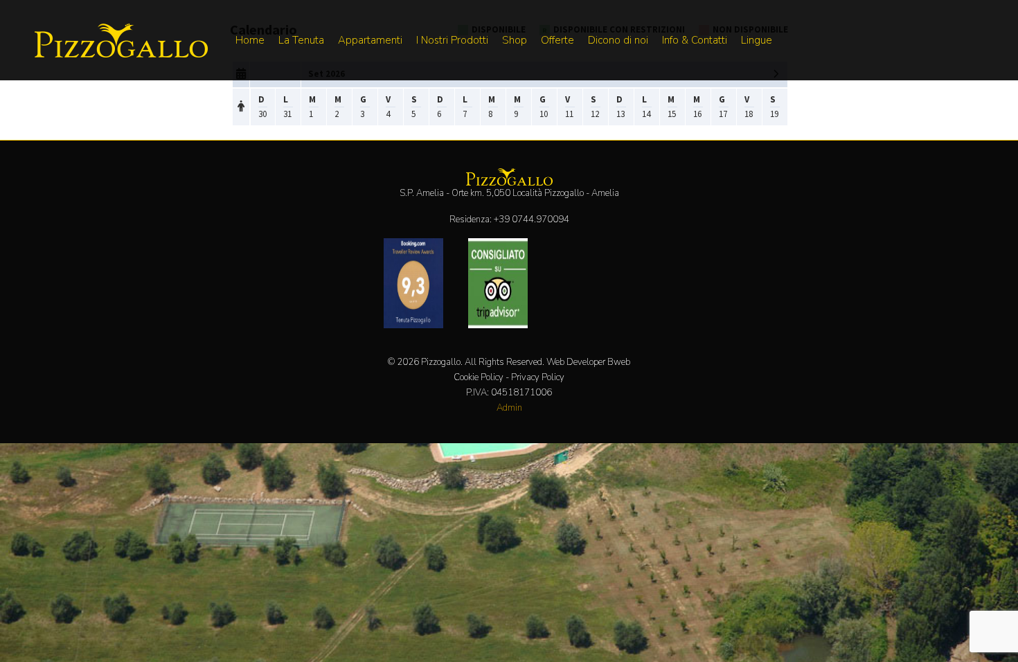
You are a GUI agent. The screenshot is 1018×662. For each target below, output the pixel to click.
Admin (509, 408)
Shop (514, 40)
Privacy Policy (537, 377)
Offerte (557, 40)
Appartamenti (370, 40)
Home (250, 40)
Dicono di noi (618, 40)
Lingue (756, 40)
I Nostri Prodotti (452, 40)
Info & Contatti (694, 40)
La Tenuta (301, 40)
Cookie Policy (478, 377)
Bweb (618, 362)
